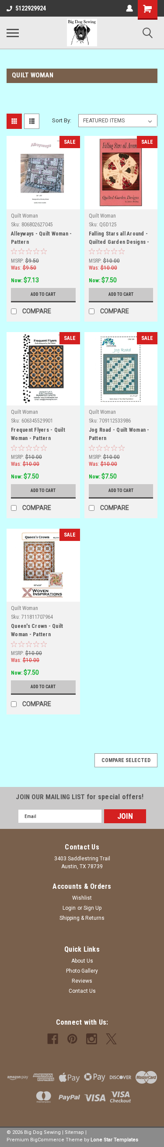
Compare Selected (125, 760)
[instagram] (91, 1038)
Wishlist (82, 898)
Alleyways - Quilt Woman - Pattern (41, 238)
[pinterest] (72, 1038)
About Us (82, 961)
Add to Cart (43, 294)
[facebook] (52, 1038)
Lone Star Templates (114, 1140)
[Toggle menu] (13, 33)
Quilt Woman (24, 216)
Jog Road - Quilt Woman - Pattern (119, 434)
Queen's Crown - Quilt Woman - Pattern (37, 630)
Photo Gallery (82, 971)
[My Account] (129, 8)
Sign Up (92, 908)
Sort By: (61, 120)
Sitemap (74, 1132)
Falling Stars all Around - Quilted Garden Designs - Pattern (119, 239)
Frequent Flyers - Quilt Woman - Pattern (38, 434)
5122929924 (30, 8)
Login (69, 908)
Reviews (82, 981)
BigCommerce (47, 1140)
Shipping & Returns (82, 918)
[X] (111, 1038)
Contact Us (82, 991)
